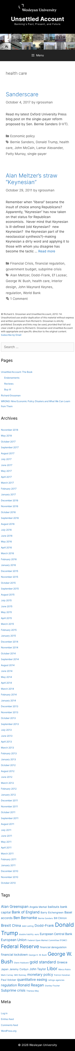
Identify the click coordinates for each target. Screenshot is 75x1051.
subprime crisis (50, 269)
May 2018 (6, 435)
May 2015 (6, 612)
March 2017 (7, 482)
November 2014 (9, 647)
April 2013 (6, 741)
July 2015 (6, 600)
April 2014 (6, 682)
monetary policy (40, 974)
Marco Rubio (64, 969)
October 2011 (8, 812)
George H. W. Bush (38, 955)
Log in (4, 1013)
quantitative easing (32, 979)
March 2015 (7, 623)
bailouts (53, 907)
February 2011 (8, 859)
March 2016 (7, 553)
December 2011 (9, 800)
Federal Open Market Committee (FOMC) (47, 940)
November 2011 (9, 806)
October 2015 (8, 582)
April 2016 (6, 547)
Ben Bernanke (25, 917)
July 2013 (6, 729)
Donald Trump (47, 142)
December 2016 (9, 500)
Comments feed (9, 1025)
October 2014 (8, 653)
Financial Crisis (21, 263)
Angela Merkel (38, 906)
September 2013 (10, 724)
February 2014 (9, 694)
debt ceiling (28, 926)
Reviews (8, 383)
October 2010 (8, 882)
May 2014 (6, 677)
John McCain (24, 148)
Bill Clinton (60, 918)
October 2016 (8, 512)
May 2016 (6, 541)
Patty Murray (15, 154)
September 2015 (10, 588)
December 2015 (9, 571)
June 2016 (6, 535)
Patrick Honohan (62, 975)
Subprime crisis (13, 990)
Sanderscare (22, 94)
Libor (52, 968)
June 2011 (6, 835)
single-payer (37, 154)
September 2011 (9, 818)
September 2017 (10, 447)
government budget (21, 269)
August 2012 (7, 771)
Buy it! (7, 389)
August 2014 (8, 665)
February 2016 (9, 559)
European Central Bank (56, 934)
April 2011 (6, 847)
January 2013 (8, 759)
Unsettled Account (37, 18)
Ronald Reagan (31, 985)
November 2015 (9, 576)
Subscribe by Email (11, 334)
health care (41, 281)
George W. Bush (18, 281)
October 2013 (8, 718)
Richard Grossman (11, 395)
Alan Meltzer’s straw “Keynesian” (31, 179)
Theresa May (32, 991)
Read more (46, 251)
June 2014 (6, 671)
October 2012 (8, 765)
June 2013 (6, 735)
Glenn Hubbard (21, 962)
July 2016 (6, 529)
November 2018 (9, 429)
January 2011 (8, 865)
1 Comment (19, 299)
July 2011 (6, 830)
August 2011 (7, 824)
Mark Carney (7, 975)
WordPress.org (8, 1030)
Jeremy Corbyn (18, 969)
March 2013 (7, 747)
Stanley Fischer (52, 985)
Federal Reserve (20, 946)
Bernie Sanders (22, 142)
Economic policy (22, 136)
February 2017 (9, 488)
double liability (26, 934)
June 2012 (6, 776)
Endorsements (11, 377)
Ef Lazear (59, 275)
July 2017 (6, 459)
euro (37, 934)
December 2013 (9, 706)
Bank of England (26, 912)
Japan (4, 969)
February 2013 (9, 753)
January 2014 (8, 700)
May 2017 (6, 470)
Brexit (6, 925)
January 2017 (8, 494)
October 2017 (8, 441)
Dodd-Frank (40, 275)
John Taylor (37, 969)
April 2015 (6, 618)
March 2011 (7, 853)
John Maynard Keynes (35, 287)
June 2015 (6, 606)
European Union (14, 940)
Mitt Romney (20, 975)
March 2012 (7, 782)
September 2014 (10, 659)
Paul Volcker (8, 979)
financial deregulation (53, 947)
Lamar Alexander (49, 148)
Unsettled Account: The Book (16, 371)
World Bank (32, 293)
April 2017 (6, 476)
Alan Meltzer (19, 275)
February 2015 (9, 629)
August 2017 (7, 453)
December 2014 (9, 641)
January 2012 (8, 794)
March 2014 (7, 688)
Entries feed (7, 1019)
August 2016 (7, 524)
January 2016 (8, 565)
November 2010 (9, 877)
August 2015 (7, 594)
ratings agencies (56, 980)
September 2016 (10, 518)
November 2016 (9, 506)
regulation (13, 293)
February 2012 (9, 788)
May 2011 (6, 841)
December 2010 (9, 871)
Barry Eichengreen (52, 912)
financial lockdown (14, 954)
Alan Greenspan (14, 906)
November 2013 (9, 712)
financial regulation (49, 263)
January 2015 (8, 635)
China (16, 925)
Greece (62, 962)
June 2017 (6, 465)
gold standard (43, 962)
